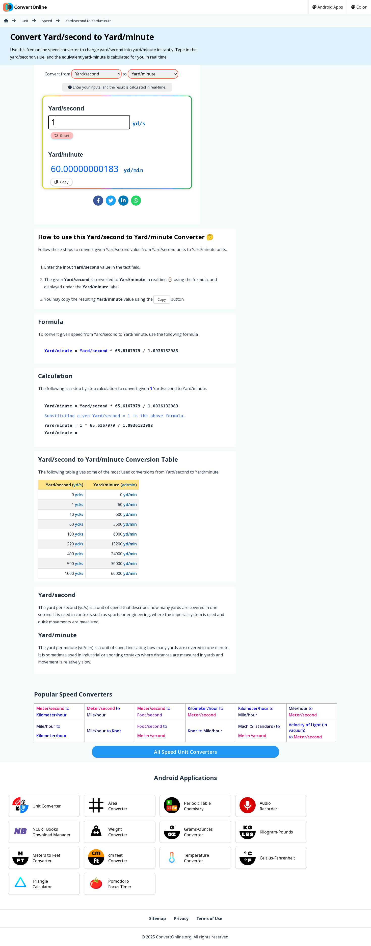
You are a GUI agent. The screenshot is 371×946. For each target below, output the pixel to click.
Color (361, 7)
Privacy (181, 918)
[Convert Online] (6, 20)
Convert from (57, 74)
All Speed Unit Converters (185, 751)
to (52, 712)
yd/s (139, 124)
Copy (64, 182)
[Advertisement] (242, 142)
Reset (64, 135)
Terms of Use (209, 918)
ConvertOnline (30, 7)
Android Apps (330, 7)
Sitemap (157, 918)
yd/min (133, 170)
